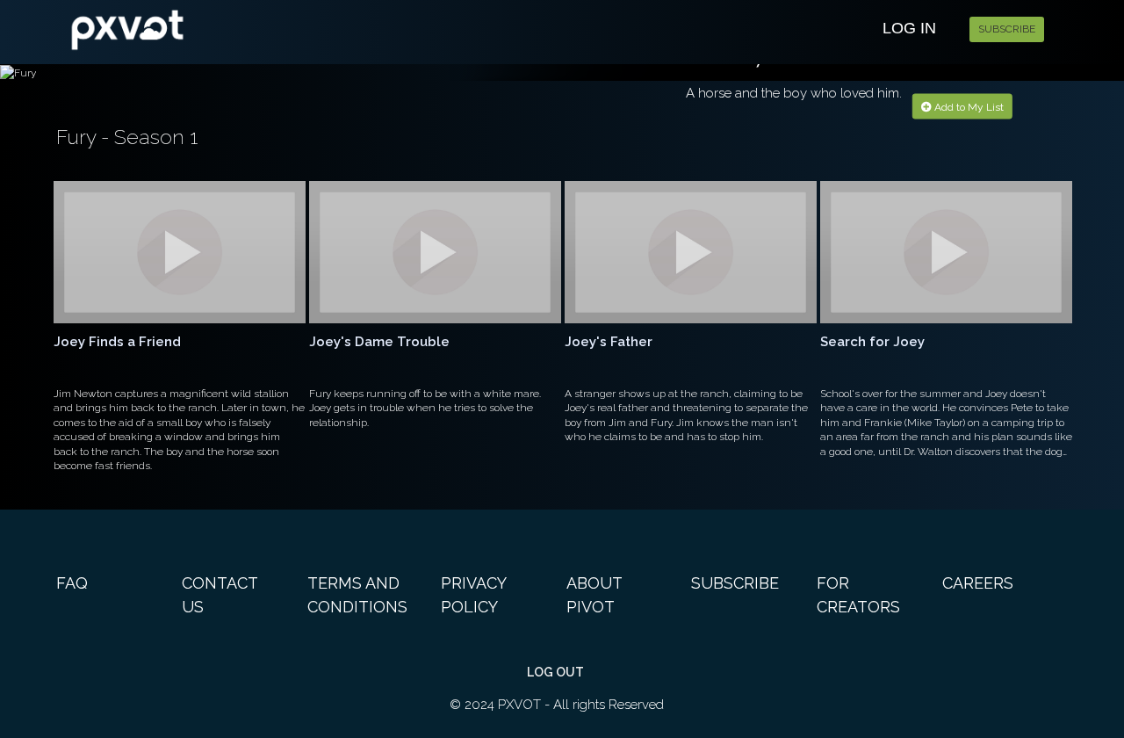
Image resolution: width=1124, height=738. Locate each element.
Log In (909, 28)
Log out (555, 672)
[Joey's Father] (691, 251)
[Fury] (220, 27)
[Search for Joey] (946, 251)
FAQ (72, 583)
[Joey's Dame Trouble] (435, 251)
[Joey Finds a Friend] (180, 251)
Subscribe (1006, 29)
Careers (977, 583)
